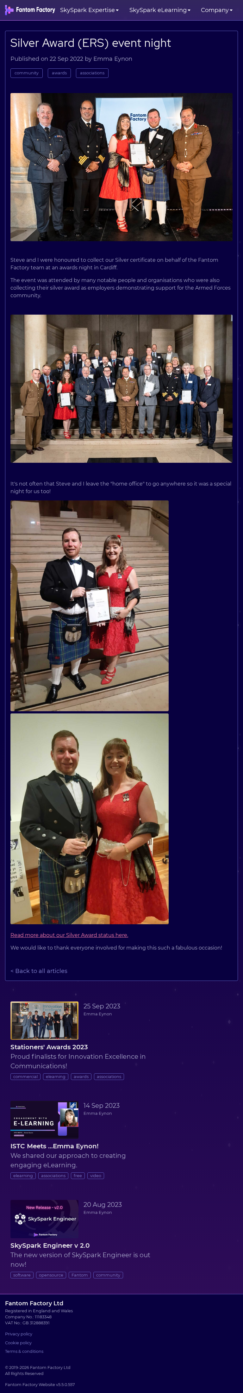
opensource (51, 1275)
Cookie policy (18, 1342)
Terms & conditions (24, 1351)
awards (59, 73)
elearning (55, 1076)
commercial (25, 1076)
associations (92, 73)
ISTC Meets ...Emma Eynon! (54, 1146)
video (95, 1175)
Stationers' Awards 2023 (49, 1047)
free (78, 1175)
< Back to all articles (38, 971)
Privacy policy (18, 1334)
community (27, 73)
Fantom (80, 1275)
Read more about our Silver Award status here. (69, 935)
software (22, 1275)
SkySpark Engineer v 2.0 (50, 1245)
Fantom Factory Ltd (34, 1303)
